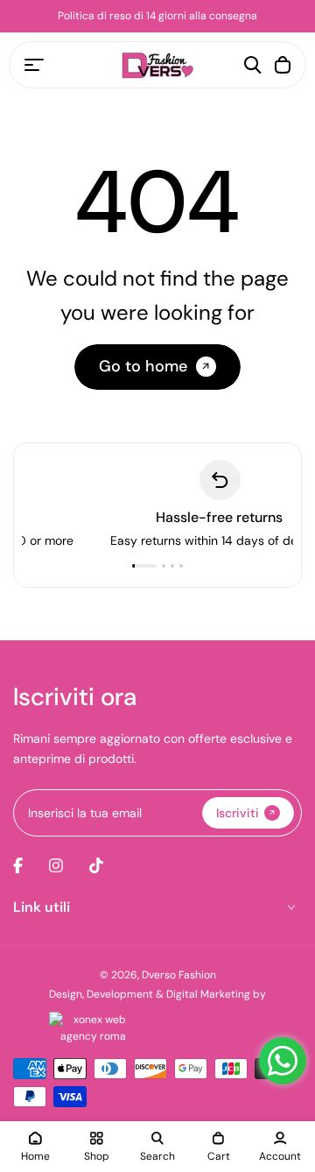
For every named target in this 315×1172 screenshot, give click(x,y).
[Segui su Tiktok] (96, 865)
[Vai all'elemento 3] (172, 566)
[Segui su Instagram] (56, 865)
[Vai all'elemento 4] (181, 566)
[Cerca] (253, 65)
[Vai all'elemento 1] (144, 566)
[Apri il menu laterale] (34, 65)
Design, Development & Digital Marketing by (157, 994)
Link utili (41, 907)
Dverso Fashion (179, 975)
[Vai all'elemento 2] (163, 566)
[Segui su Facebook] (18, 865)
